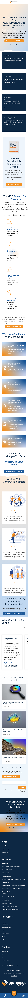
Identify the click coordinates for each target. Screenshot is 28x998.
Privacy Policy (14, 975)
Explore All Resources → (11, 776)
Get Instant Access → (14, 184)
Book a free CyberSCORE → (15, 825)
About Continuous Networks (14, 471)
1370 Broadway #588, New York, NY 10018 (14, 973)
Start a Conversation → (15, 828)
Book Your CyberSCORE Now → (14, 613)
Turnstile (23, 791)
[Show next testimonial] (24, 627)
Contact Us (23, 995)
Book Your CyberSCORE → (14, 41)
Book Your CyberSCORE (14, 326)
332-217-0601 (14, 44)
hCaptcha (21, 790)
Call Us (4, 995)
